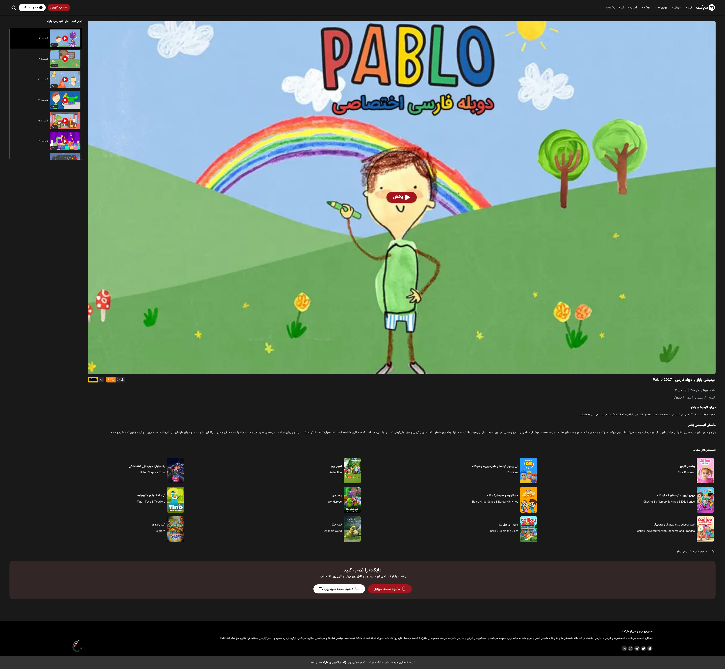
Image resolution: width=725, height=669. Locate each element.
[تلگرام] (637, 648)
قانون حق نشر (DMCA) (233, 638)
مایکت (712, 551)
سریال (711, 397)
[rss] (624, 648)
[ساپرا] (77, 646)
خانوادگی (677, 397)
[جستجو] (13, 7)
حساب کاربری (58, 7)
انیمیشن (699, 397)
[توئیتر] (643, 648)
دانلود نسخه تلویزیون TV (336, 589)
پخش (398, 196)
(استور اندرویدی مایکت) (333, 662)
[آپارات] (649, 648)
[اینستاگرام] (630, 648)
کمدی (689, 397)
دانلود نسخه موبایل (387, 589)
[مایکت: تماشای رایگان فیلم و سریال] (706, 7)
